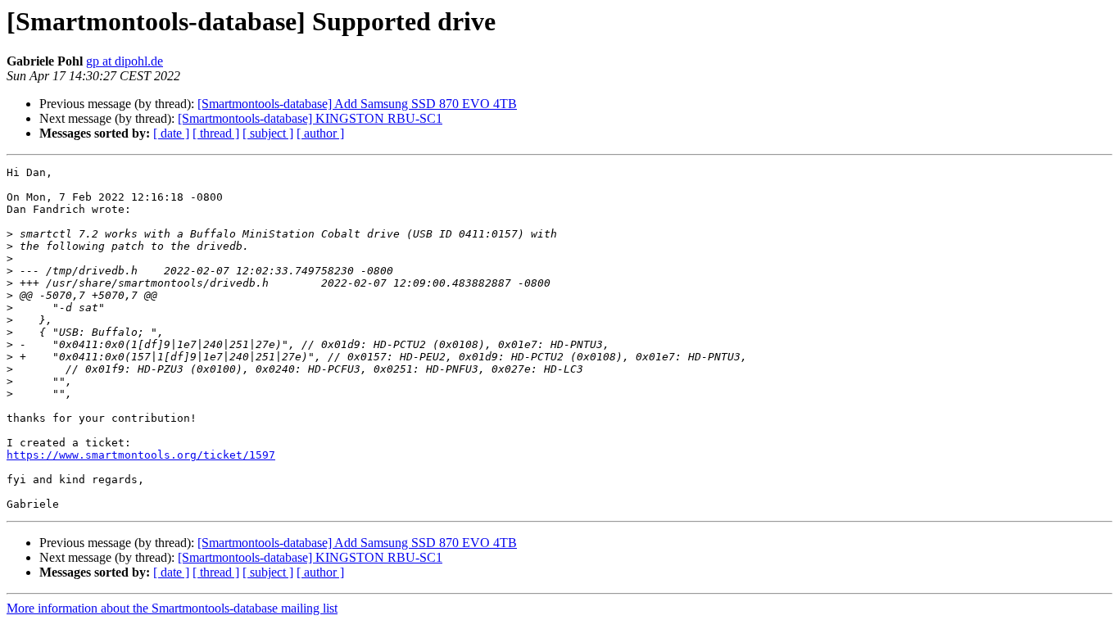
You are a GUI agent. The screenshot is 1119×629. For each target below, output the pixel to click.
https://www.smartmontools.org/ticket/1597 (141, 455)
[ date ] (171, 133)
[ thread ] (216, 133)
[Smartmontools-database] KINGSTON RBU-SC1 (310, 118)
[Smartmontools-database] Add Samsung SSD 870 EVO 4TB (357, 104)
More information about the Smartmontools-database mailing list (172, 608)
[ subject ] (267, 133)
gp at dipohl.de (124, 61)
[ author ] (320, 133)
